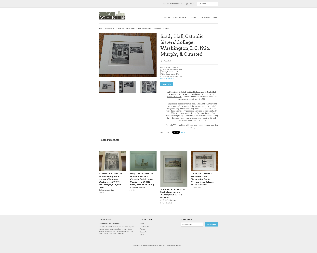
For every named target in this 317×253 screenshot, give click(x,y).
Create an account (175, 4)
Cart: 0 (191, 4)
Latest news (105, 219)
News (142, 235)
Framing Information (167, 78)
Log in (164, 4)
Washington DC (110, 28)
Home (142, 223)
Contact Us (143, 232)
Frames (142, 229)
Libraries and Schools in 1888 (109, 223)
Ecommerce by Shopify (173, 246)
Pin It (183, 132)
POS (160, 246)
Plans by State (144, 226)
